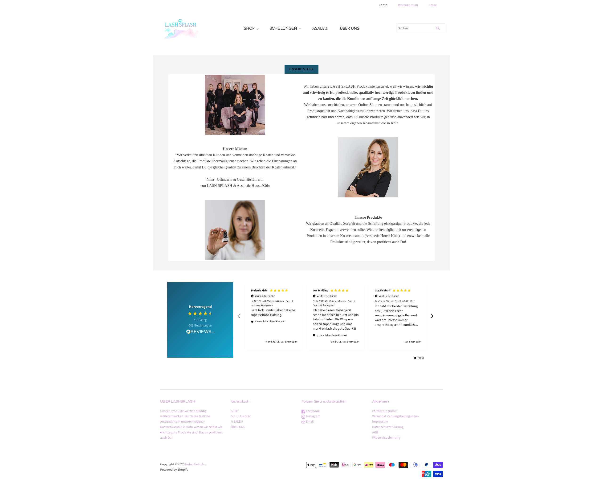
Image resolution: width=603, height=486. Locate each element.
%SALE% (320, 28)
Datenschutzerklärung (387, 427)
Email (309, 421)
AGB (375, 432)
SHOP (249, 28)
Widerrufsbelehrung (386, 437)
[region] (335, 316)
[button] (239, 316)
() (408, 5)
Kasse (433, 5)
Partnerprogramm (385, 411)
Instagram (312, 416)
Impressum (380, 421)
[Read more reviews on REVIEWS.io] (200, 332)
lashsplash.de (194, 464)
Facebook (312, 411)
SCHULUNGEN (283, 28)
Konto (383, 5)
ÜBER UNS (349, 28)
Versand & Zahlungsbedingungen (395, 416)
